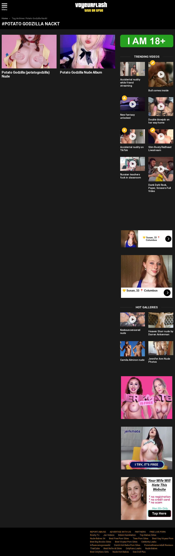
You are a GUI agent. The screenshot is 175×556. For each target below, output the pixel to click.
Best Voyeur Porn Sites (126, 541)
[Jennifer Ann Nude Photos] (160, 348)
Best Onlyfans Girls (99, 552)
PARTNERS (140, 532)
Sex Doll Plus (139, 552)
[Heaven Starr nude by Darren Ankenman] (160, 320)
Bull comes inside (158, 90)
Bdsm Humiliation (127, 535)
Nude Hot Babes (121, 552)
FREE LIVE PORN (158, 532)
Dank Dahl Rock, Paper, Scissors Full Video (159, 188)
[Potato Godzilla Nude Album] (87, 51)
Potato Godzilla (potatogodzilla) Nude (26, 74)
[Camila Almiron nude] (132, 348)
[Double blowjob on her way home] (160, 106)
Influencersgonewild (100, 545)
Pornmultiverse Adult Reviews (158, 545)
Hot (124, 98)
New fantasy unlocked (127, 116)
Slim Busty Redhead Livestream (159, 149)
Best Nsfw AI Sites (113, 548)
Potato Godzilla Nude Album (81, 72)
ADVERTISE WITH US (120, 532)
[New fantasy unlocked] (132, 104)
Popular (124, 130)
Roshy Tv (94, 535)
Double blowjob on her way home (159, 121)
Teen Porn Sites (140, 538)
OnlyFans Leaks (133, 548)
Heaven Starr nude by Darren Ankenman (160, 333)
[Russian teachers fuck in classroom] (132, 164)
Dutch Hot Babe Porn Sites (127, 545)
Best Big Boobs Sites (100, 541)
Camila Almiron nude (132, 359)
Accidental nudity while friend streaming (130, 82)
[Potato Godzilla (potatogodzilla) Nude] (29, 51)
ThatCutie (95, 548)
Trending (152, 62)
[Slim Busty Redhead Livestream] (160, 136)
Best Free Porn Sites (119, 538)
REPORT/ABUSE (98, 532)
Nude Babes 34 (97, 538)
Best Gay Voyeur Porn (162, 538)
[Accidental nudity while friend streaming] (132, 69)
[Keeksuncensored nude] (132, 319)
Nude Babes (151, 548)
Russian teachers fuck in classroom (130, 176)
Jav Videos (108, 535)
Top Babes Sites (148, 535)
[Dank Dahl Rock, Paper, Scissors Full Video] (160, 169)
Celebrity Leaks (148, 541)
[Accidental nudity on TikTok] (132, 136)
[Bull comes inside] (160, 74)
